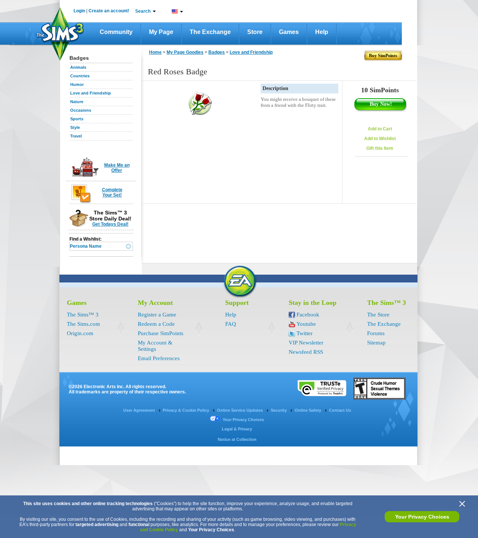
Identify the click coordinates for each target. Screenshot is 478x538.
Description (275, 88)
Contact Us (340, 410)
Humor (77, 84)
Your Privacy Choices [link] (243, 419)
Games (289, 32)
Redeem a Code (156, 324)
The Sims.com (83, 324)
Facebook (308, 315)
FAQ (230, 324)
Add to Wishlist (380, 138)
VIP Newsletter (306, 343)
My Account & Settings (155, 346)
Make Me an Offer (117, 168)
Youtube (306, 324)
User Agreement (139, 410)
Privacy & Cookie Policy (186, 410)
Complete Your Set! (112, 192)
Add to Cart (380, 129)
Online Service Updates (240, 410)
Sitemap (376, 343)
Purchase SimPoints (160, 333)
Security (279, 410)
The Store (378, 315)
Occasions (80, 110)
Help (321, 32)
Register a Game (157, 315)
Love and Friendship (90, 93)
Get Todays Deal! (110, 224)
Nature (76, 101)
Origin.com (80, 333)
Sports (76, 119)
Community (116, 32)
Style (75, 127)
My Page (161, 32)
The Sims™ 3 (83, 315)
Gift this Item (379, 148)
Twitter (305, 333)
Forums (376, 333)
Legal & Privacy (237, 429)
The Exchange (210, 32)
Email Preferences (159, 358)
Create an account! (109, 10)
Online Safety (308, 410)
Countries (80, 76)
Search (142, 11)
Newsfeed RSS (306, 352)
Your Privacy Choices (422, 517)
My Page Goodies (185, 52)
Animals (78, 67)
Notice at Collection (237, 439)
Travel (76, 136)
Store (255, 32)
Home (155, 52)
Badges (216, 52)
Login (79, 10)
